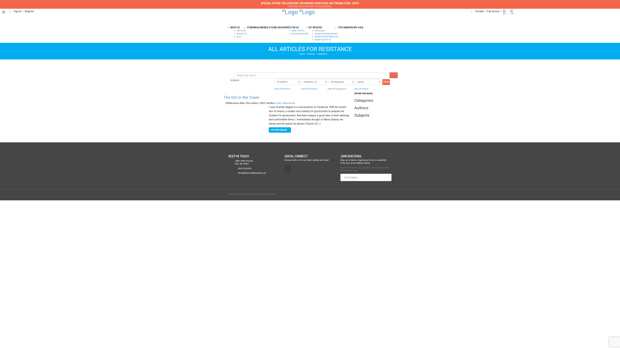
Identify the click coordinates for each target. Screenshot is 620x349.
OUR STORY (241, 31)
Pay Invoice (493, 11)
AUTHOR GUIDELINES (300, 34)
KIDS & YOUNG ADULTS (274, 27)
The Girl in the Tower (242, 97)
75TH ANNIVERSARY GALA (350, 27)
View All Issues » (362, 89)
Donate (480, 11)
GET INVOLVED (315, 27)
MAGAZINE (258, 27)
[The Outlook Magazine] (290, 11)
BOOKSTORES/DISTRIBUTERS (326, 37)
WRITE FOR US (292, 27)
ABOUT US (235, 27)
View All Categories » (337, 89)
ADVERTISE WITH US (323, 40)
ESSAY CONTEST (298, 31)
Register (29, 11)
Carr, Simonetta (285, 103)
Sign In (17, 11)
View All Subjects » (309, 89)
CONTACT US (242, 34)
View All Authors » (282, 89)
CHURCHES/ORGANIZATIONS (326, 34)
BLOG (239, 37)
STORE (250, 27)
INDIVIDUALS (320, 31)
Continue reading (279, 130)
